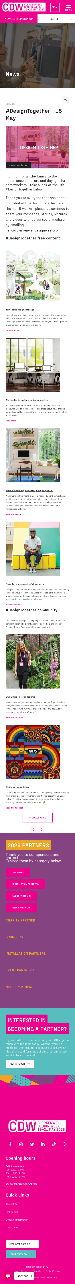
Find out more (12, 330)
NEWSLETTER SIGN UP (19, 18)
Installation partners (25, 884)
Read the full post (14, 717)
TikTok (53, 1144)
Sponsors (17, 872)
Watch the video (13, 604)
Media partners (21, 907)
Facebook (10, 1144)
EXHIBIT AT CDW (18, 1254)
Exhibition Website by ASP (37, 1267)
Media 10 (50, 1271)
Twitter (32, 1144)
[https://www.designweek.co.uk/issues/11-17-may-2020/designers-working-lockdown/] (35, 394)
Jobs (58, 1271)
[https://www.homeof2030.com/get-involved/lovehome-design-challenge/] (35, 304)
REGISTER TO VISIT (20, 1244)
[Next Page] (41, 829)
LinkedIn (43, 1144)
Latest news (12, 1227)
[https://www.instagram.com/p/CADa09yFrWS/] (35, 691)
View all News (37, 817)
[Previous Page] (33, 829)
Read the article (13, 514)
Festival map (12, 1211)
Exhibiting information (17, 1219)
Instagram (21, 1144)
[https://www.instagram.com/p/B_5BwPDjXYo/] (35, 781)
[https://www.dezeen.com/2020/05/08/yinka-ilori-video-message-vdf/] (35, 578)
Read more (11, 420)
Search (64, 1144)
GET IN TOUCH (17, 1063)
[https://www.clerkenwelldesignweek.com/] (24, 7)
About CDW (11, 1204)
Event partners (21, 895)
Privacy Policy (38, 1271)
